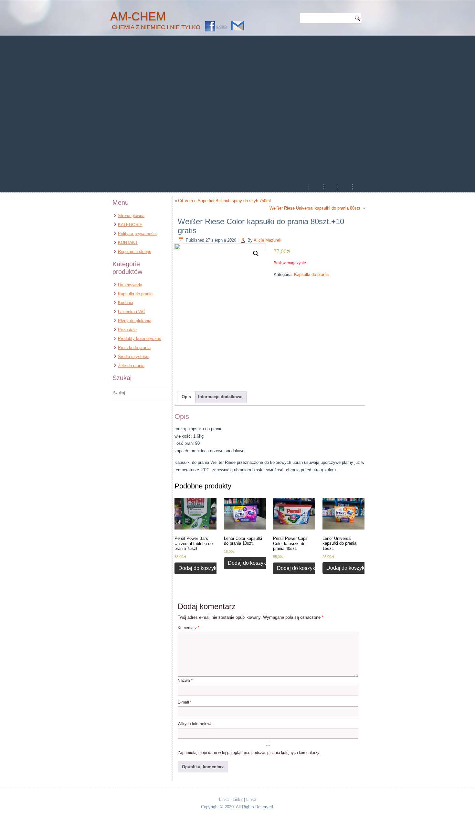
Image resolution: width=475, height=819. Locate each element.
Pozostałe (127, 329)
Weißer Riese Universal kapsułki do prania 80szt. (315, 208)
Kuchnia (125, 302)
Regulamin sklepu (134, 251)
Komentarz (188, 628)
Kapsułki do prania (135, 293)
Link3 (251, 799)
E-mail (185, 702)
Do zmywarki (130, 284)
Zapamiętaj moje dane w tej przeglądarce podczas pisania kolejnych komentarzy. (249, 752)
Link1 (224, 799)
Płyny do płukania (134, 320)
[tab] (186, 397)
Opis (186, 396)
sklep (221, 26)
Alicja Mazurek (267, 240)
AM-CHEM (138, 16)
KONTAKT (128, 242)
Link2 (238, 799)
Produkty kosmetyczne (139, 338)
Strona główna (131, 215)
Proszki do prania (134, 347)
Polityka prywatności (137, 233)
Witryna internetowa (195, 724)
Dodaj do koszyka (198, 568)
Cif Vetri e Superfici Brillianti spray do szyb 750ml (224, 200)
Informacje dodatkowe (220, 396)
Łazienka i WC (131, 311)
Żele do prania (131, 365)
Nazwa (185, 680)
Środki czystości (133, 356)
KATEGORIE (130, 224)
